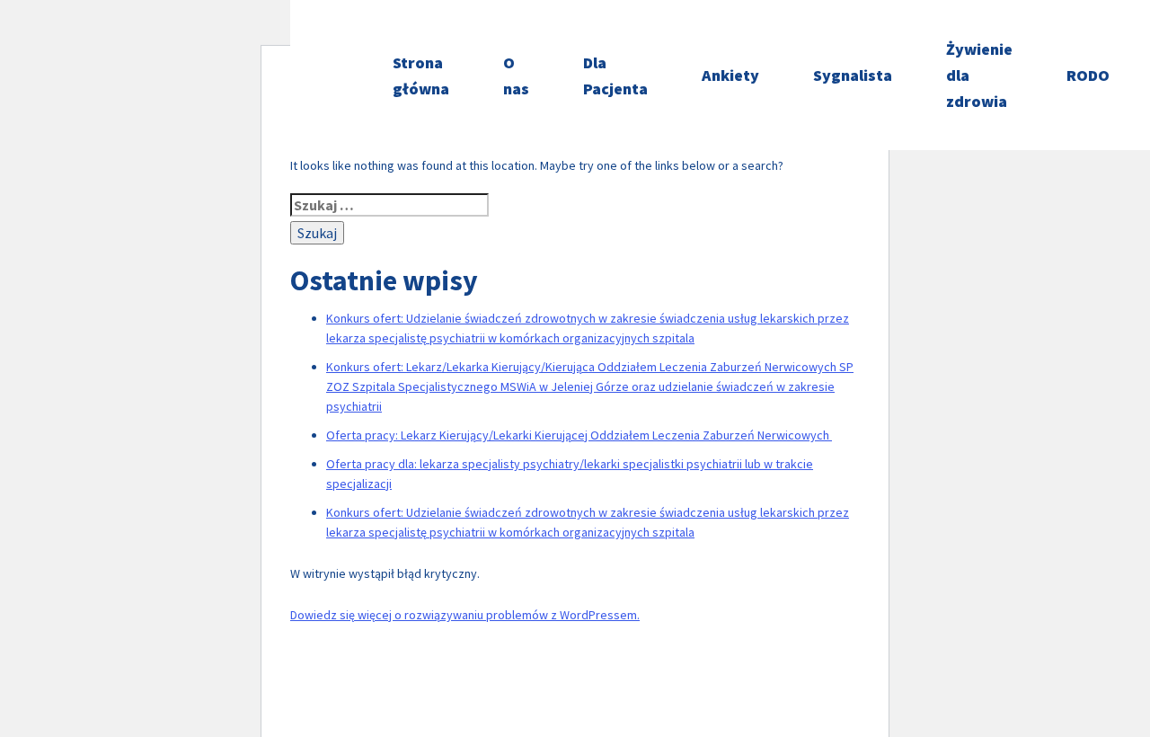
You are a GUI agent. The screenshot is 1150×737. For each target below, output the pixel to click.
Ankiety (730, 75)
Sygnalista (852, 75)
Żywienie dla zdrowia (979, 75)
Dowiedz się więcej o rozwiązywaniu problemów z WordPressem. (465, 615)
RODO (1088, 75)
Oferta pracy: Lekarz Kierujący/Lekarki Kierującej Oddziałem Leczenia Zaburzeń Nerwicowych (579, 435)
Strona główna (421, 75)
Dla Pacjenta (615, 75)
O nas (516, 75)
